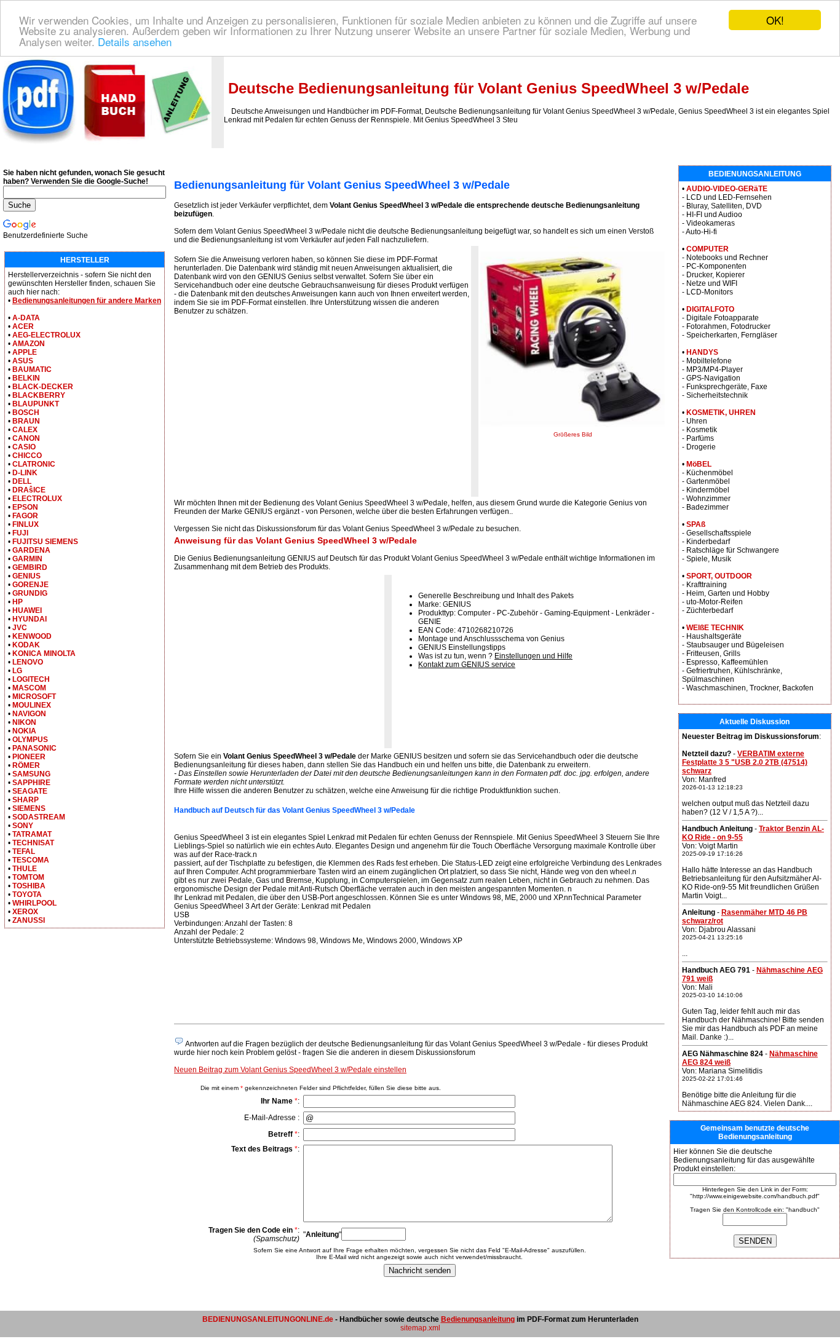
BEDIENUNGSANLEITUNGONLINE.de (267, 1319)
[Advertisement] (277, 410)
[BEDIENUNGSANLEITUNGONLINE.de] (106, 145)
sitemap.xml (420, 1328)
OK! (775, 20)
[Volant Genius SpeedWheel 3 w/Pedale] (572, 428)
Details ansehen (135, 41)
